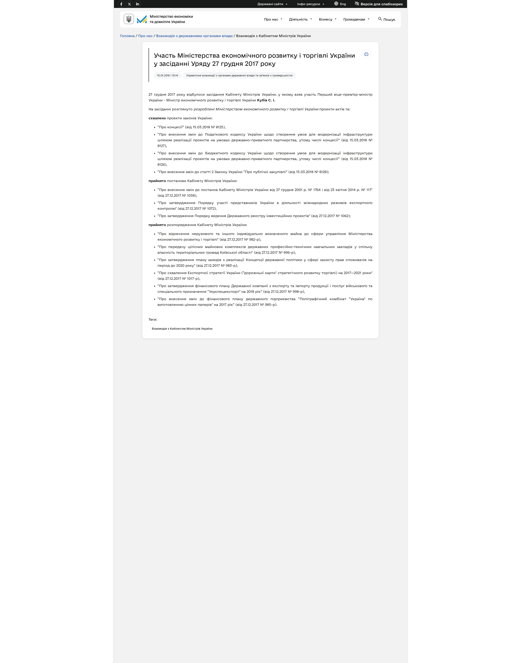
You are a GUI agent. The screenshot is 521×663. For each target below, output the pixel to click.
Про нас (271, 19)
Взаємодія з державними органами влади (194, 36)
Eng (343, 4)
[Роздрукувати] (366, 54)
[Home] (158, 19)
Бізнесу (326, 19)
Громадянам (354, 19)
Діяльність (299, 19)
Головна (127, 36)
